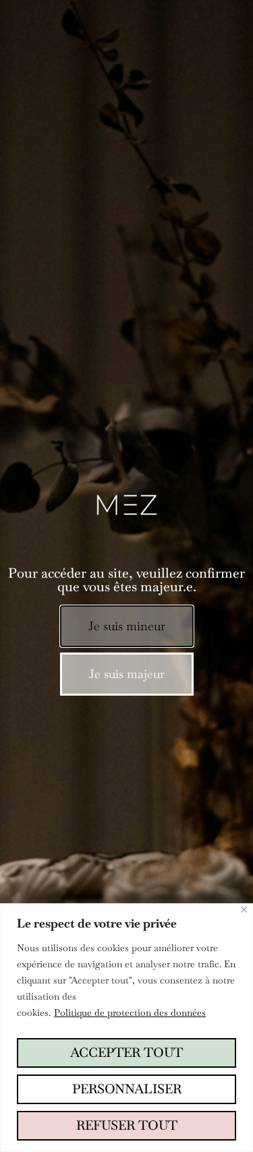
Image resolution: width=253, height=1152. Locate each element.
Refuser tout (126, 1125)
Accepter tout (126, 1052)
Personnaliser (126, 1089)
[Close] (244, 910)
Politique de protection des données (130, 1012)
